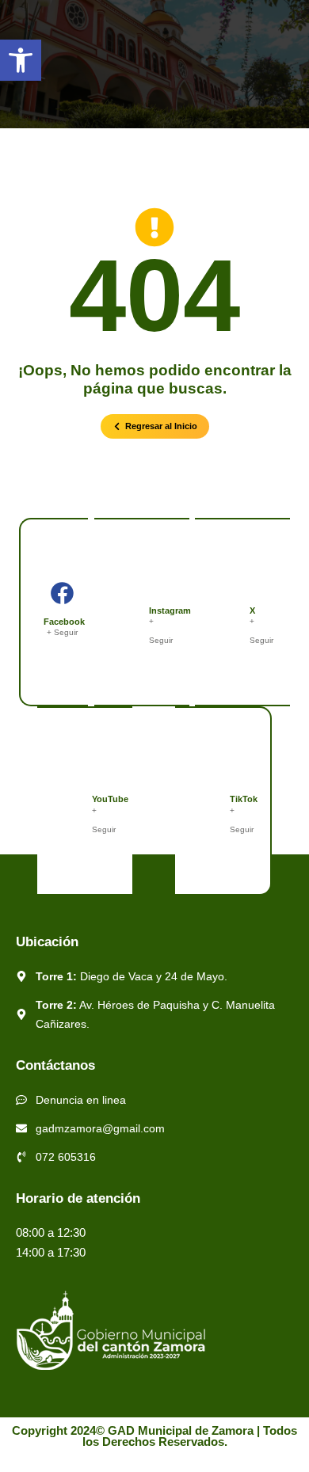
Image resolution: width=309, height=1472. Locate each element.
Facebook (64, 621)
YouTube (110, 799)
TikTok (244, 799)
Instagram (170, 610)
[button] (20, 60)
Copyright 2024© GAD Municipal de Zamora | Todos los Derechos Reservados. (154, 1436)
